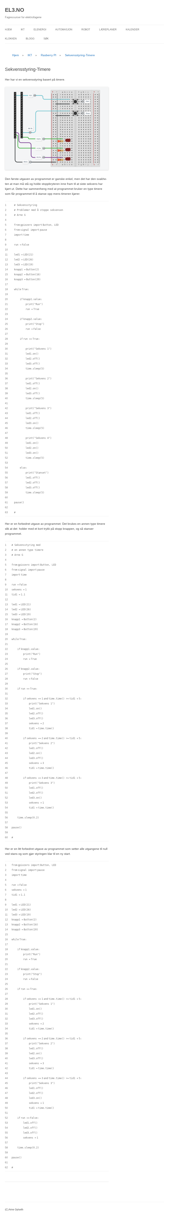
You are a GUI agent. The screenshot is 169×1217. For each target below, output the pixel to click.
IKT (23, 29)
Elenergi (40, 29)
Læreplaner (108, 29)
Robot (85, 29)
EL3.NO (14, 10)
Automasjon (63, 29)
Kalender (132, 29)
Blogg (30, 38)
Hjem (8, 29)
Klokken (11, 38)
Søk (46, 38)
